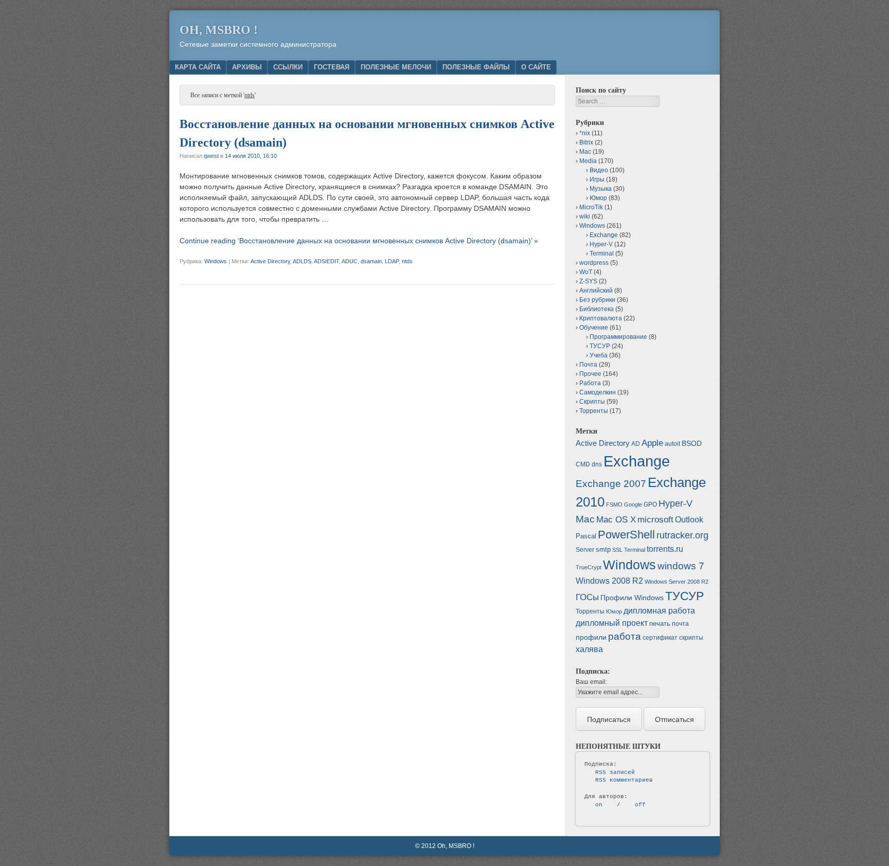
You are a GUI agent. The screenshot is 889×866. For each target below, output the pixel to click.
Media (588, 161)
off (640, 805)
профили (591, 637)
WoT (585, 272)
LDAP (392, 261)
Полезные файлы (476, 67)
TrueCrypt (588, 567)
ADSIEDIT (326, 261)
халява (589, 649)
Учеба (599, 355)
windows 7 (680, 566)
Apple (652, 443)
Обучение (593, 327)
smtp (603, 549)
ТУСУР (600, 346)
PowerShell (626, 534)
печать (659, 623)
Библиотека (596, 309)
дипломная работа (659, 610)
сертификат (660, 637)
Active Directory (270, 261)
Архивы (247, 67)
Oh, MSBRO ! (219, 30)
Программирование (618, 336)
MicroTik (591, 207)
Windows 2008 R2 (609, 580)
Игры (597, 179)
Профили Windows (632, 597)
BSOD (692, 443)
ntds (407, 261)
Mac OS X (616, 519)
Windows (215, 261)
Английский (596, 290)
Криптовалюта (600, 318)
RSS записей (615, 772)
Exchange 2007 (611, 483)
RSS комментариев (624, 780)
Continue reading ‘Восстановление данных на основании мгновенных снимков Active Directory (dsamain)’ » (359, 241)
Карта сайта (198, 67)
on (598, 805)
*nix (584, 133)
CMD (583, 464)
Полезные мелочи (396, 67)
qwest (211, 156)
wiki (584, 216)
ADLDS (302, 261)
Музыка (601, 188)
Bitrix (586, 142)
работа (624, 636)
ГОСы (587, 597)
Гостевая (331, 67)
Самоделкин (597, 392)
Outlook (689, 519)
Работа (590, 383)
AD (635, 443)
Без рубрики (597, 299)
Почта (588, 364)
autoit (672, 443)
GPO (650, 504)
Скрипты (592, 401)
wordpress (594, 262)
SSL (617, 550)
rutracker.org (682, 535)
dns (597, 464)
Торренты (593, 410)
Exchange (604, 235)
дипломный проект (612, 623)
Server (585, 549)
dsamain (371, 261)
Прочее (590, 373)
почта (680, 623)
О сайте (536, 67)
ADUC (350, 261)
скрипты (691, 637)
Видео (599, 170)
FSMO (614, 504)
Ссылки (288, 67)
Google (633, 504)
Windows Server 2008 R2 (676, 582)
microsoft (655, 520)
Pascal (586, 536)
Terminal (602, 253)
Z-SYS (588, 281)
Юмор (598, 198)
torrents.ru (665, 549)
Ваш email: (591, 681)
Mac (585, 151)
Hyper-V (601, 244)
